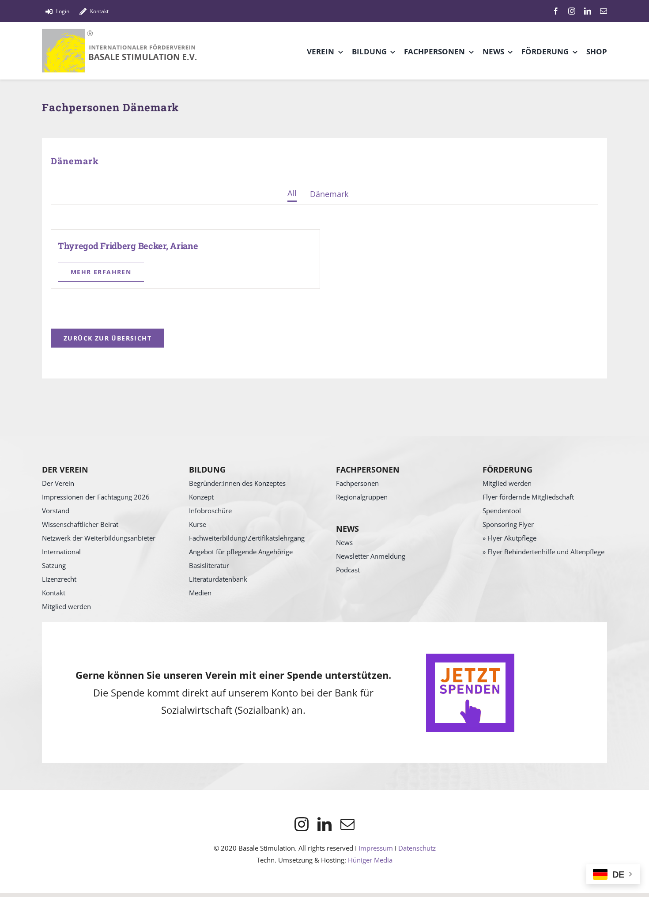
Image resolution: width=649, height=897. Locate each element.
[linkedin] (587, 11)
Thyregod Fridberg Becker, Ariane (128, 245)
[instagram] (571, 11)
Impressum (375, 848)
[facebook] (555, 11)
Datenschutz (417, 848)
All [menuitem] (292, 193)
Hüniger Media (370, 859)
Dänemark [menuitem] (329, 194)
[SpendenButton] (470, 657)
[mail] (603, 11)
